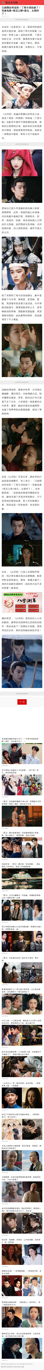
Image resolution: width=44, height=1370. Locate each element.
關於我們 (4, 1367)
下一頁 (22, 702)
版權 (22, 1367)
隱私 (19, 1367)
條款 (16, 1367)
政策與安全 (10, 1367)
